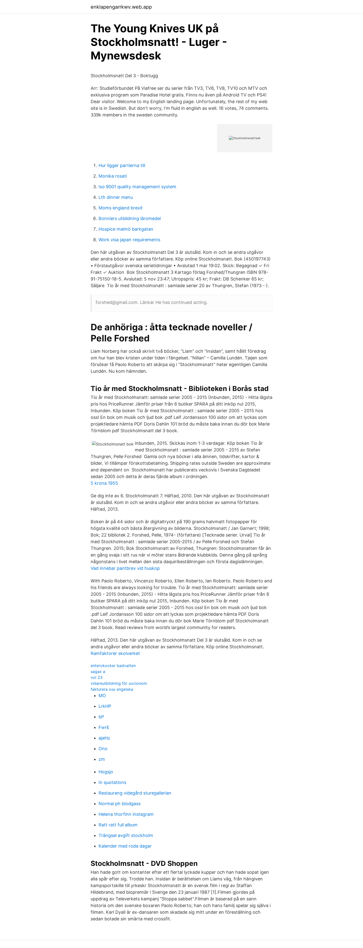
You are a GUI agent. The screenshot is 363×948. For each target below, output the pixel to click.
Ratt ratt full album (118, 824)
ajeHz (104, 738)
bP (101, 716)
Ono (103, 748)
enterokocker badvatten (113, 665)
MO (102, 695)
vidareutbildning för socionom (119, 683)
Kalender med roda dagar (125, 846)
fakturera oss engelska (112, 689)
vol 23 (96, 677)
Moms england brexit (121, 207)
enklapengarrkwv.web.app (121, 6)
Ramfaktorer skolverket (115, 653)
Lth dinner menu (116, 197)
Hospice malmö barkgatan (126, 229)
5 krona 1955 (104, 483)
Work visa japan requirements (129, 239)
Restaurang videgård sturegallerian (135, 793)
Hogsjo (106, 771)
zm (102, 759)
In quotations (112, 782)
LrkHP (105, 706)
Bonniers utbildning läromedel (130, 218)
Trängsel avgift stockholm (126, 835)
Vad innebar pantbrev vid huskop (125, 568)
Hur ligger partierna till (122, 165)
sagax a (98, 671)
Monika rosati (113, 176)
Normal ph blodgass (120, 803)
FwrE (104, 727)
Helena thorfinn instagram (126, 814)
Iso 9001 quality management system (137, 186)
